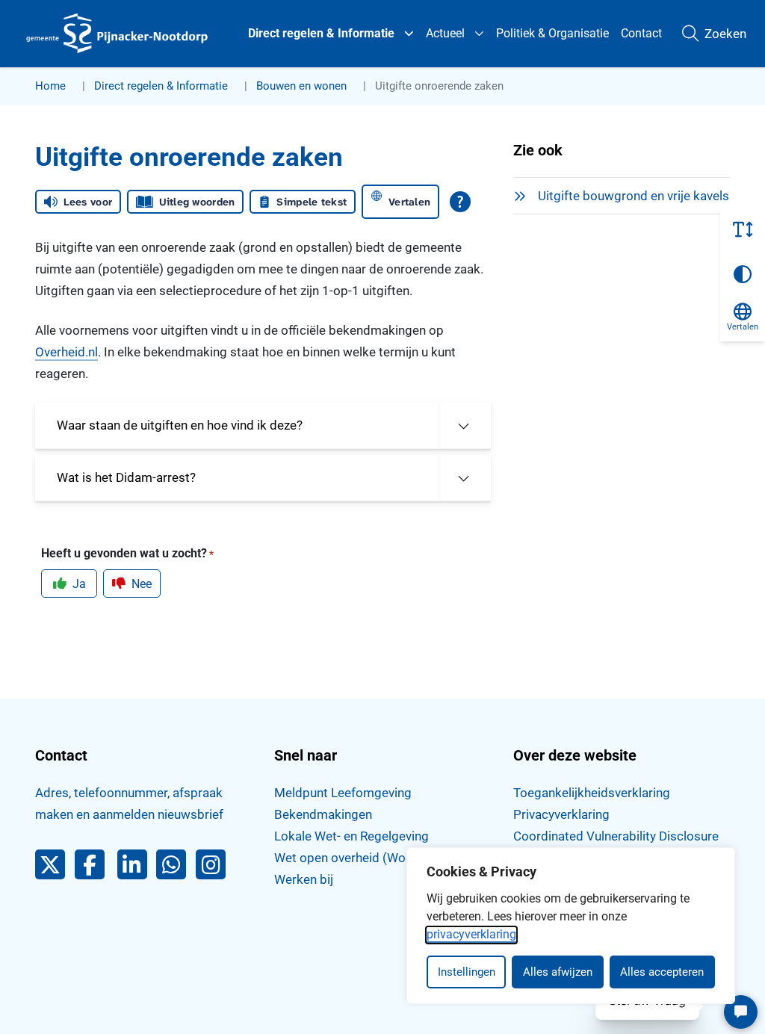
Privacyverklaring (561, 814)
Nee (141, 584)
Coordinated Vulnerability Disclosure (616, 836)
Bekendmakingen (323, 814)
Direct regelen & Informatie (321, 33)
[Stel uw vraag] (741, 1012)
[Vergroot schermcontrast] (742, 274)
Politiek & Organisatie (552, 33)
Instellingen (466, 972)
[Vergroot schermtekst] (742, 229)
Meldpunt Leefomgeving (343, 792)
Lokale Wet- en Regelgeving (351, 836)
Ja (79, 584)
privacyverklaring (471, 934)
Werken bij (303, 879)
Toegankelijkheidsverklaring (591, 792)
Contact (641, 33)
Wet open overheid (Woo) (346, 857)
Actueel (445, 33)
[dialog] (570, 925)
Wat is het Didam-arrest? (126, 477)
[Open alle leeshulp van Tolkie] (460, 201)
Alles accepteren (662, 972)
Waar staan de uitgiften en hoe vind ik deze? (180, 425)
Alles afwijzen (557, 972)
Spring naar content (42, 55)
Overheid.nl (66, 351)
